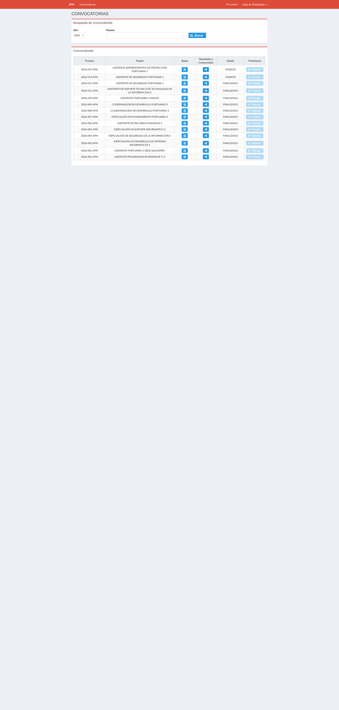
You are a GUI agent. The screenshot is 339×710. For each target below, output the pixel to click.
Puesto (110, 30)
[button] (197, 35)
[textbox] (144, 36)
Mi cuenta (231, 4)
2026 (77, 35)
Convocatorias (87, 4)
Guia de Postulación (254, 4)
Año (75, 30)
